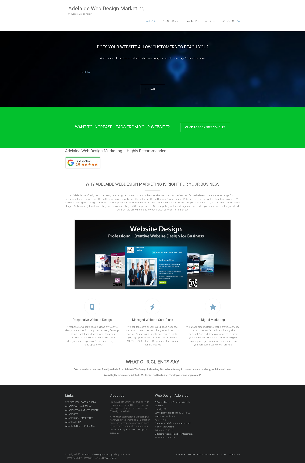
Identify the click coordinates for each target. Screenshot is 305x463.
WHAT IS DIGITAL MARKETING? (79, 418)
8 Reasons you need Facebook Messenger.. (174, 434)
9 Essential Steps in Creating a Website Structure (172, 404)
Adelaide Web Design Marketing (106, 8)
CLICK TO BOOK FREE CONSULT (205, 127)
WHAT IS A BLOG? (73, 422)
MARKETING (192, 21)
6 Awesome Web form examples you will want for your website (172, 425)
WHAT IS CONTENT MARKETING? (80, 426)
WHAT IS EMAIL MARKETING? (78, 406)
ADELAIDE (151, 21)
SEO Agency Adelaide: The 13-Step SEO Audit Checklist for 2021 (172, 414)
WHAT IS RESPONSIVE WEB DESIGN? (81, 410)
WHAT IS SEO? (71, 414)
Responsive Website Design (92, 320)
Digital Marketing (213, 320)
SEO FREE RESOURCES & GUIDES (80, 402)
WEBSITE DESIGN (171, 21)
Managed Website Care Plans (152, 320)
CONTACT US (228, 21)
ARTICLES (210, 21)
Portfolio (85, 72)
